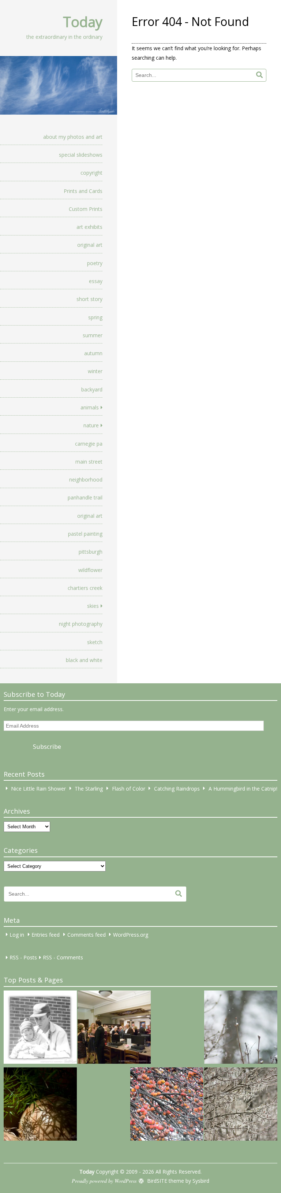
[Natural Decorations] (166, 1105)
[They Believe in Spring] (240, 1028)
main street (88, 461)
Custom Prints (85, 208)
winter (95, 371)
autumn (93, 353)
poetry (94, 263)
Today (82, 21)
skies (93, 605)
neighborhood (85, 479)
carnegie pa (88, 443)
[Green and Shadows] (40, 1105)
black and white (84, 660)
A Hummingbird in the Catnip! (243, 788)
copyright (91, 172)
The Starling (89, 788)
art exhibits (89, 226)
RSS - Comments (63, 957)
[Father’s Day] (40, 1028)
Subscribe (47, 746)
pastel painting (85, 533)
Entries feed (45, 934)
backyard (91, 389)
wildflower (90, 569)
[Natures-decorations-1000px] (240, 1105)
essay (95, 281)
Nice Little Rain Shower (38, 788)
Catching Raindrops (177, 788)
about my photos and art (72, 136)
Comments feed (86, 934)
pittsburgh (90, 551)
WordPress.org (130, 934)
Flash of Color (128, 788)
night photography (80, 623)
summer (92, 335)
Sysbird (200, 1180)
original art (89, 244)
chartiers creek (85, 587)
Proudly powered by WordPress (104, 1180)
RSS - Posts (23, 957)
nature (91, 425)
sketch (94, 642)
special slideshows (80, 154)
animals (89, 407)
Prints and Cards (83, 190)
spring (95, 317)
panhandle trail (85, 497)
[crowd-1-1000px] (114, 1028)
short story (89, 299)
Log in (17, 934)
